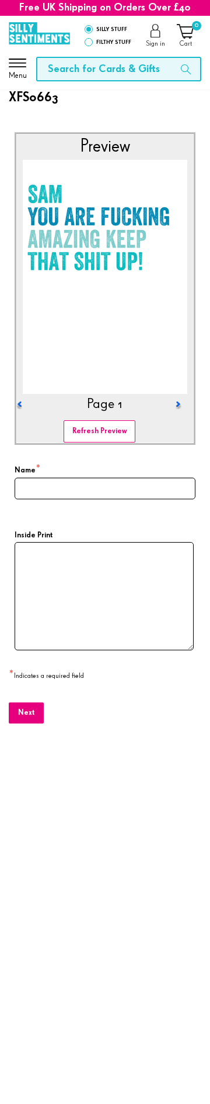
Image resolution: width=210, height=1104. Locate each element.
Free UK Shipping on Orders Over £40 (105, 7)
